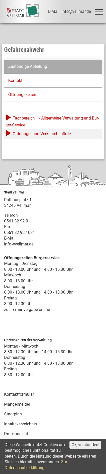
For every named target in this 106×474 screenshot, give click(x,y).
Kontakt (15, 80)
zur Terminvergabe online (27, 309)
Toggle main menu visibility (98, 11)
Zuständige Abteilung (27, 66)
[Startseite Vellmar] (23, 11)
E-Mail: (10, 238)
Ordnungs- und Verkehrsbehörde (41, 133)
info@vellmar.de (18, 244)
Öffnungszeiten (22, 94)
